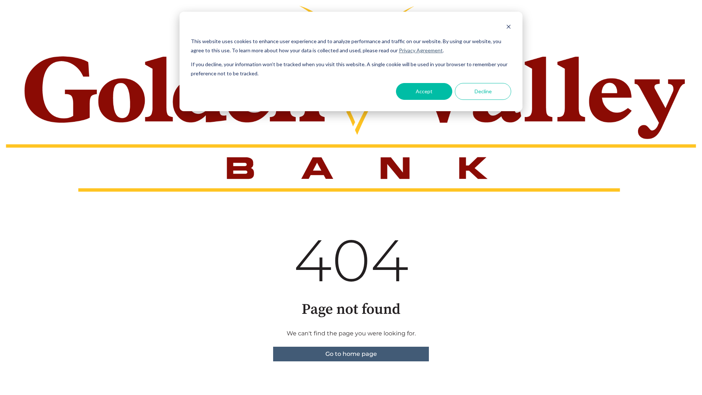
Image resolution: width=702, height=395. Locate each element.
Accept (424, 91)
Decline (483, 91)
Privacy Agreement (421, 50)
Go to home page (351, 353)
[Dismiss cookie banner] (508, 27)
